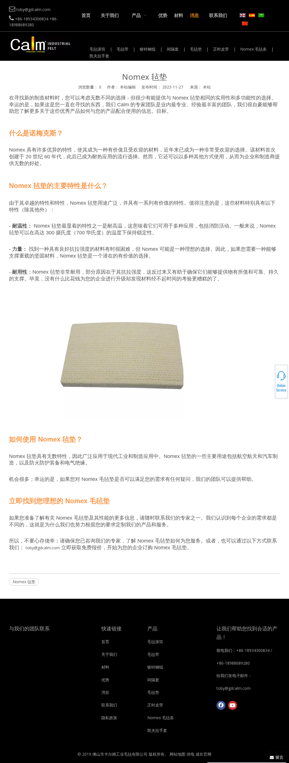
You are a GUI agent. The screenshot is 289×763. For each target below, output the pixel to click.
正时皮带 (221, 49)
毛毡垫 (196, 49)
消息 (105, 692)
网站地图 (177, 754)
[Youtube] (232, 705)
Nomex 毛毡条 (253, 49)
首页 (105, 641)
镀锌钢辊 (148, 49)
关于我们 (109, 654)
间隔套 (173, 49)
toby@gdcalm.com (43, 547)
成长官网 (203, 754)
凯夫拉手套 (99, 56)
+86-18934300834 (269, 378)
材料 (105, 667)
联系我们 (109, 705)
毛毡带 (122, 49)
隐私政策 (109, 717)
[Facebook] (220, 705)
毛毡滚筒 (97, 49)
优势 (105, 679)
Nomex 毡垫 (24, 581)
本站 (207, 87)
